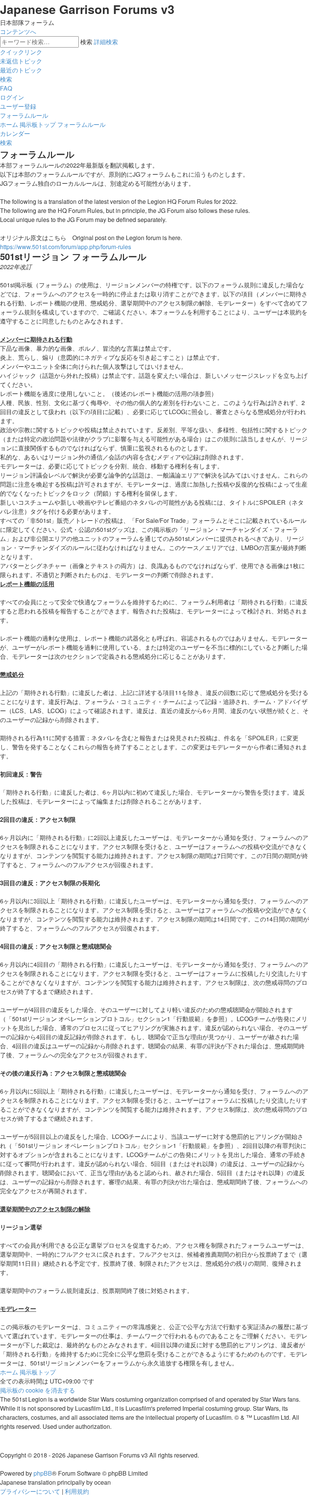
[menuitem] (21, 61)
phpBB (43, 1473)
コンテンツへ (18, 31)
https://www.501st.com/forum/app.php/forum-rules (65, 246)
